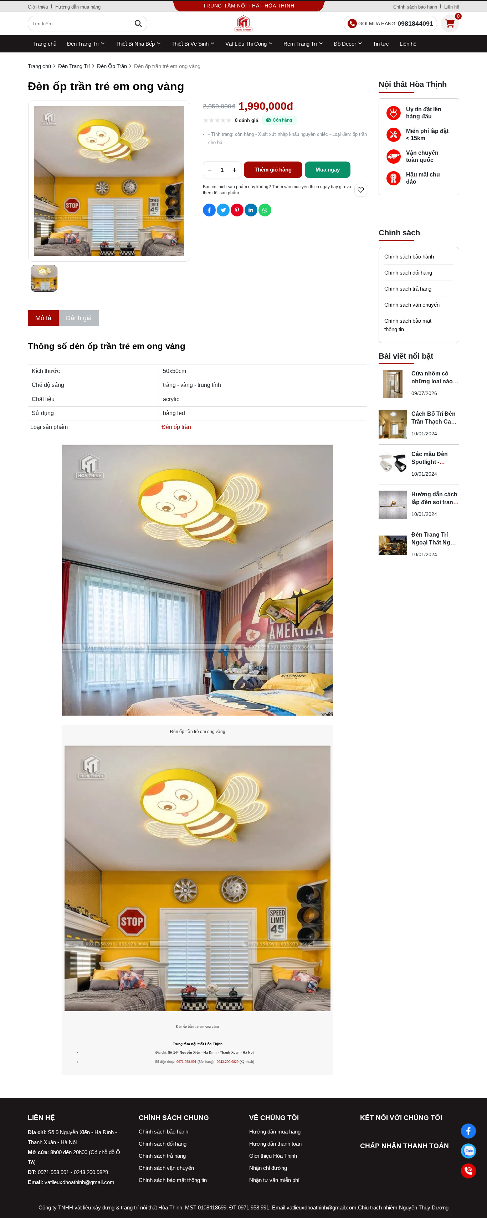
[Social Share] (209, 210)
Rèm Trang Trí (300, 44)
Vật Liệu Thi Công (246, 44)
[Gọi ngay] (468, 1170)
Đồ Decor (345, 44)
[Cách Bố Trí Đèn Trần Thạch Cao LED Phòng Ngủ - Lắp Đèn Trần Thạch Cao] (393, 424)
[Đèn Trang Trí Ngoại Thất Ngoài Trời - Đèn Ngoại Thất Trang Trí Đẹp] (393, 545)
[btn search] (138, 23)
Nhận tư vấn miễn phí (274, 1180)
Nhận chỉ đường (268, 1168)
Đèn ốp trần (176, 427)
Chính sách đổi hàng (408, 273)
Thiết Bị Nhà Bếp (135, 44)
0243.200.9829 (228, 1062)
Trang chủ (44, 44)
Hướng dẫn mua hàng (78, 7)
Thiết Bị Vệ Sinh (190, 44)
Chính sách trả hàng (407, 289)
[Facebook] (468, 1130)
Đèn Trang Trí (83, 44)
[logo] (243, 23)
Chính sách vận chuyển (412, 305)
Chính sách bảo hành (415, 7)
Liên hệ (451, 7)
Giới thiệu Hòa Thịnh (273, 1156)
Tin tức (381, 44)
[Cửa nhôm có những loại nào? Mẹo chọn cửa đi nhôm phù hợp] (393, 384)
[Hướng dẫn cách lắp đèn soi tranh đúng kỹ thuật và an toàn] (393, 505)
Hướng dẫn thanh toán (275, 1144)
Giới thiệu (38, 7)
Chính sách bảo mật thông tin (407, 325)
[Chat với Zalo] (468, 1150)
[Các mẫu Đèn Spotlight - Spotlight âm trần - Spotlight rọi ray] (393, 464)
